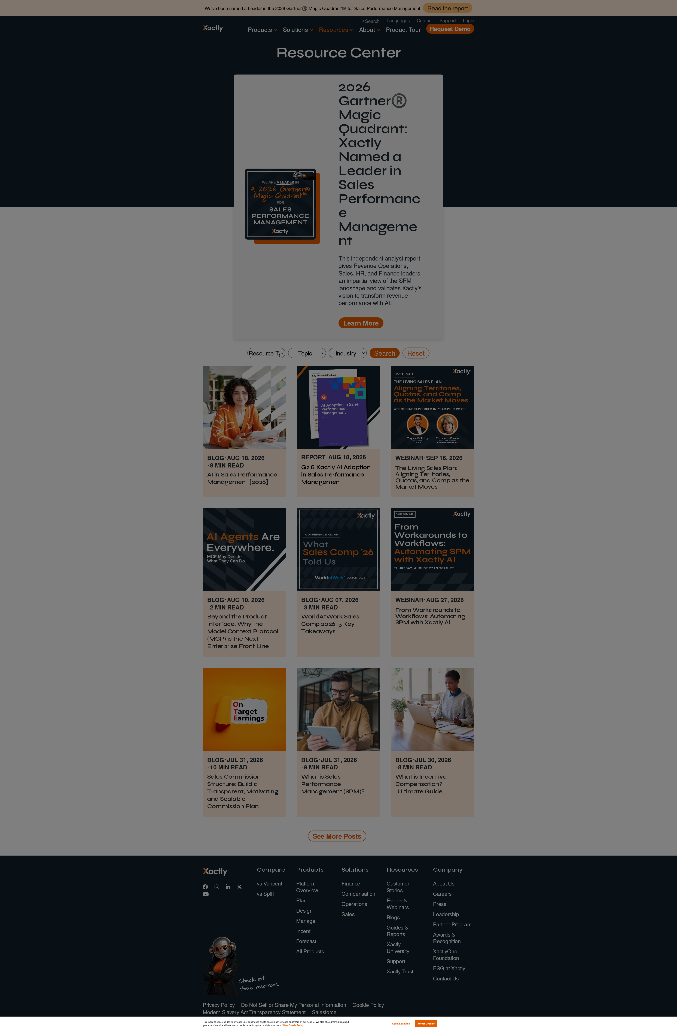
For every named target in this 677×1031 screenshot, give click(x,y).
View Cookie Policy (293, 1025)
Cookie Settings (401, 1023)
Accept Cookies (426, 1023)
